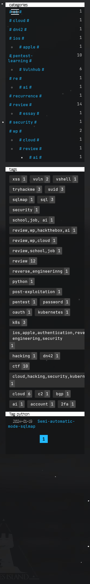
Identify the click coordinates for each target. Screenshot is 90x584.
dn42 (18, 29)
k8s (16, 322)
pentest (21, 301)
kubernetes (50, 312)
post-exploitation (33, 291)
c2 (40, 393)
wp (15, 131)
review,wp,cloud (31, 240)
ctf (16, 366)
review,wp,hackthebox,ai (41, 230)
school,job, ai (30, 219)
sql (44, 199)
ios (16, 38)
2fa (64, 403)
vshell (63, 179)
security (23, 122)
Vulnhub (31, 69)
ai (15, 11)
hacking (21, 355)
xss (16, 179)
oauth (18, 312)
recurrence (25, 95)
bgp (60, 393)
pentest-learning (20, 58)
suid (53, 189)
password (53, 301)
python (20, 281)
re (15, 78)
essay (29, 113)
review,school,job (33, 250)
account (39, 403)
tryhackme (23, 189)
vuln (38, 179)
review (20, 104)
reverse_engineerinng (37, 271)
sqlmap (20, 199)
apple (29, 46)
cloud (19, 20)
